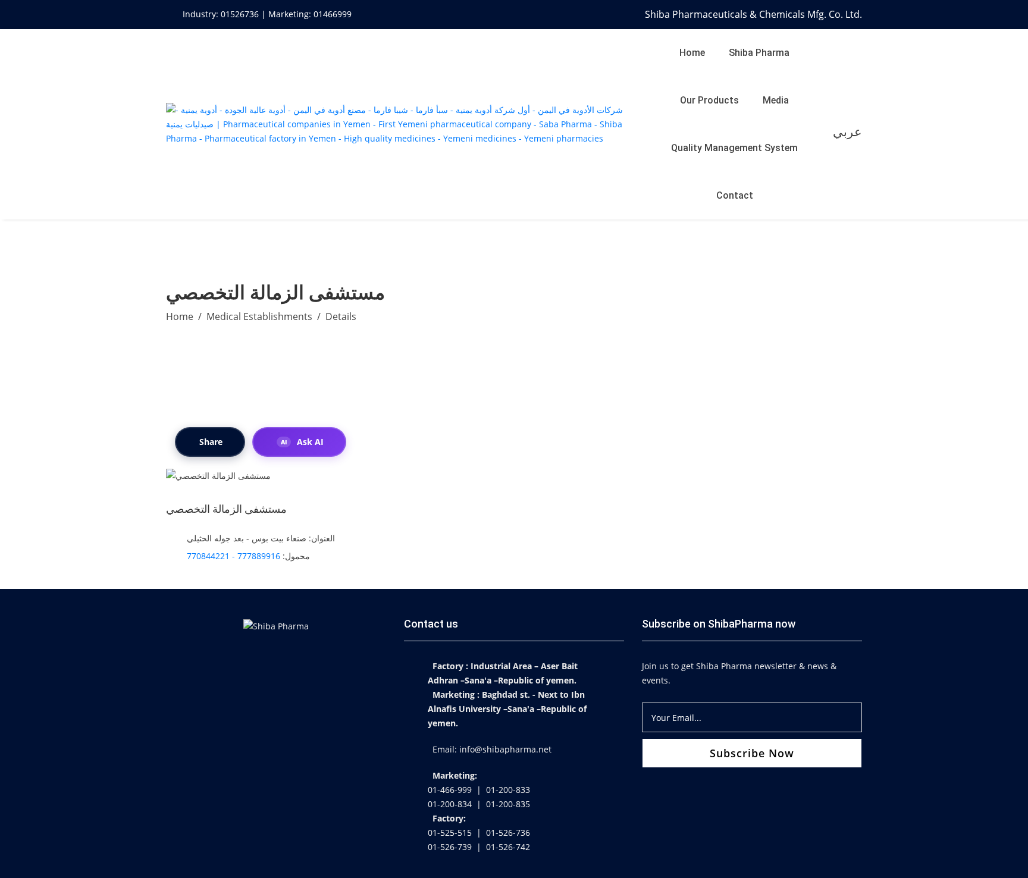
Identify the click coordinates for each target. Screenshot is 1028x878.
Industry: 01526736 (222, 14)
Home (692, 52)
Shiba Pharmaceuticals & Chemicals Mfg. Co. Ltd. (753, 14)
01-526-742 (508, 846)
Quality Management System (734, 147)
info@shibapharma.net (505, 749)
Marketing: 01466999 (310, 14)
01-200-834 (450, 804)
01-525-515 (450, 832)
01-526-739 (450, 846)
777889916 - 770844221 (233, 556)
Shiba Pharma (759, 52)
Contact (734, 195)
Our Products (709, 100)
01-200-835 (508, 804)
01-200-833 (508, 789)
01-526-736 (508, 832)
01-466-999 (450, 789)
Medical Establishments (259, 316)
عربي (847, 131)
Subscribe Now (752, 753)
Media (776, 100)
